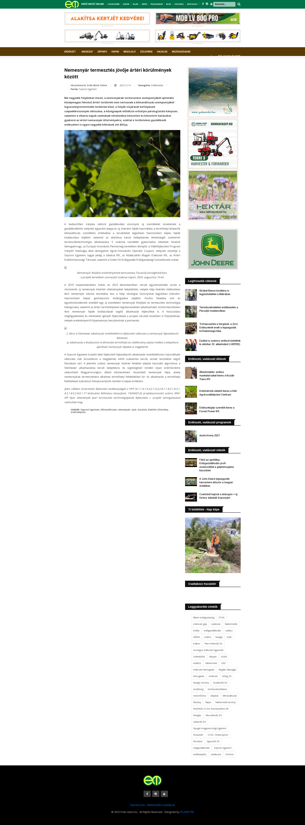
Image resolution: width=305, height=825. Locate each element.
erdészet (213, 676)
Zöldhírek (146, 51)
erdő (229, 637)
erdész (207, 637)
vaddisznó (216, 754)
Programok (157, 4)
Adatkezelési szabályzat (161, 805)
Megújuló (129, 51)
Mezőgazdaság (181, 51)
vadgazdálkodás (201, 747)
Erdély (196, 630)
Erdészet (70, 51)
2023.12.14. (125, 85)
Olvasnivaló (73, 63)
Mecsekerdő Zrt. (214, 715)
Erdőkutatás (157, 85)
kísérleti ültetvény (158, 409)
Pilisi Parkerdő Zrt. (213, 643)
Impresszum (137, 805)
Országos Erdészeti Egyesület (208, 650)
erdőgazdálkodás (212, 630)
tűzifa (224, 656)
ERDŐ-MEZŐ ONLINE (92, 3)
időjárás (214, 695)
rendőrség (198, 689)
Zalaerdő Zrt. (199, 721)
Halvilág (162, 51)
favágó (219, 637)
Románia (197, 741)
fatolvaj (197, 702)
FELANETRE (187, 812)
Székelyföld (199, 656)
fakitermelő (211, 663)
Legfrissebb (113, 4)
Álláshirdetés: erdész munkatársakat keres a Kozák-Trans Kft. (217, 376)
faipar (208, 702)
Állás (135, 4)
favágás (197, 715)
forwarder (198, 734)
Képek (144, 4)
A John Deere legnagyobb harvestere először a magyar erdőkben (216, 482)
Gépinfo (102, 51)
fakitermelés (231, 624)
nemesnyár (124, 409)
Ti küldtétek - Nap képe (203, 509)
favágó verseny (201, 682)
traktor (196, 643)
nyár (134, 409)
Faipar (115, 51)
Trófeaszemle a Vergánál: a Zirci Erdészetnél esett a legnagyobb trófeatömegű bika (218, 328)
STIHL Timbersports (218, 734)
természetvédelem (217, 689)
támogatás (198, 676)
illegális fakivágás (227, 669)
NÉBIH (196, 637)
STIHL (222, 617)
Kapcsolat (192, 4)
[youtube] (211, 4)
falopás (213, 656)
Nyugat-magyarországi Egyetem (209, 728)
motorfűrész (199, 695)
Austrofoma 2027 (209, 435)
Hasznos (179, 4)
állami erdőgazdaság (203, 617)
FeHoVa (229, 754)
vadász (229, 630)
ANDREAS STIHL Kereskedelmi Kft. (211, 708)
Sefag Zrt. (227, 676)
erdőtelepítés (78, 412)
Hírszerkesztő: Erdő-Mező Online (89, 85)
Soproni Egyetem (88, 89)
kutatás (142, 409)
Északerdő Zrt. (220, 682)
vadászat (215, 624)
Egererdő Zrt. (213, 741)
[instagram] (207, 4)
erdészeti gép (200, 624)
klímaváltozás (109, 409)
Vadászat (87, 51)
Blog (168, 4)
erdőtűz (197, 663)
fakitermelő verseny (225, 702)
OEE (223, 663)
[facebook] (203, 4)
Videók (126, 4)
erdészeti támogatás (203, 669)
